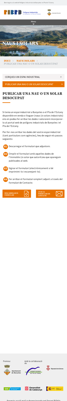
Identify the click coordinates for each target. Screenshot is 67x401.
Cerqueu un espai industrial (22, 76)
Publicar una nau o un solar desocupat (29, 84)
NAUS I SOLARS (26, 60)
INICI (7, 60)
